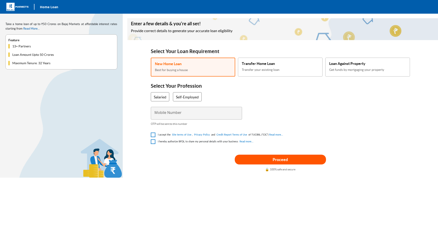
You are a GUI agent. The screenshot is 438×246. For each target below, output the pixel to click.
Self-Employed (187, 97)
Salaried (160, 97)
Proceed (280, 159)
